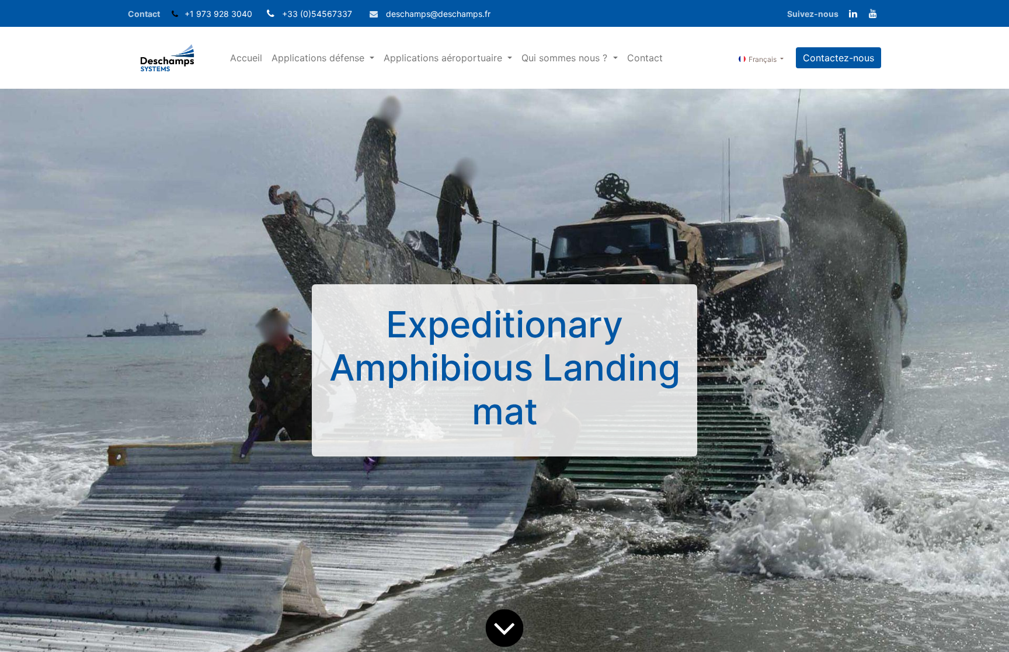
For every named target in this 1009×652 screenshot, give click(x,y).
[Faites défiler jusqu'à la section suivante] (504, 628)
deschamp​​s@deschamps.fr (438, 14)
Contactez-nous (838, 58)
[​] (853, 13)
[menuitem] (246, 57)
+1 (190, 14)
